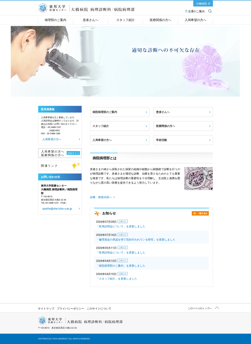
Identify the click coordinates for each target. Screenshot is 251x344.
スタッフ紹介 (125, 20)
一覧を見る (200, 213)
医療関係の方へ (160, 20)
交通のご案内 (196, 11)
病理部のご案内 (55, 20)
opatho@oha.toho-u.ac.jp (57, 208)
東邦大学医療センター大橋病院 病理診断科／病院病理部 (86, 8)
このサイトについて (99, 308)
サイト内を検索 (210, 11)
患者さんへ (90, 20)
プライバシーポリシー (70, 308)
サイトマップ (46, 308)
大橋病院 (201, 3)
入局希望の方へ (195, 20)
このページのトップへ (200, 308)
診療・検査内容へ (101, 197)
